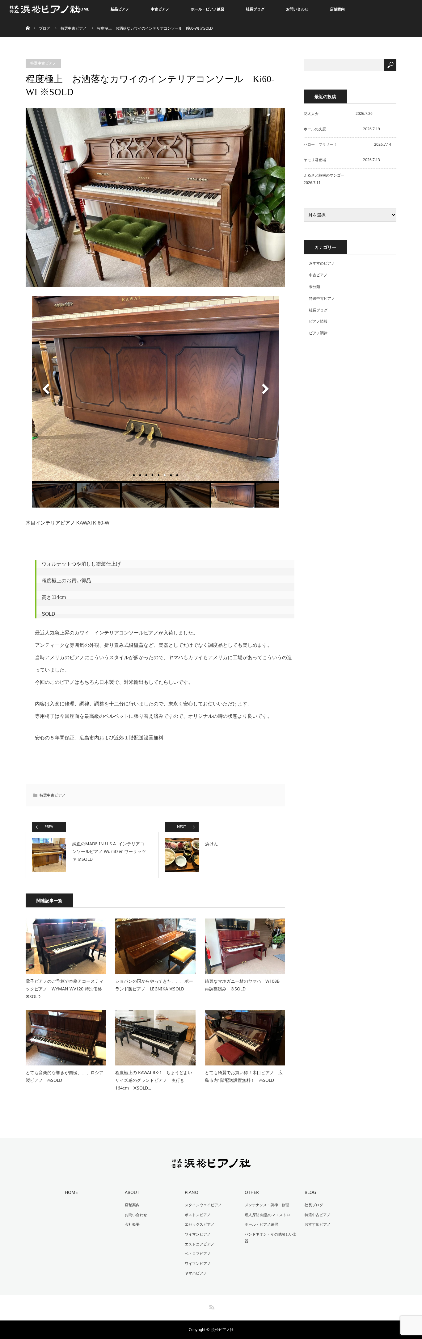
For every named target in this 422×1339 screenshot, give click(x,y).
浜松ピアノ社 (222, 1329)
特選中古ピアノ (74, 28)
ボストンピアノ (198, 1214)
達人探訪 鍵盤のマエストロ (267, 1214)
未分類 (314, 286)
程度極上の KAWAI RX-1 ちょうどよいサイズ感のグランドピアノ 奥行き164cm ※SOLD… (153, 1080)
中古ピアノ (160, 9)
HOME (83, 9)
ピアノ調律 (318, 333)
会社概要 (132, 1224)
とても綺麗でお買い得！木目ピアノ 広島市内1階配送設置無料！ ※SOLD (244, 1076)
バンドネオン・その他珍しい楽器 (271, 1238)
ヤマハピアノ (196, 1273)
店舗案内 (337, 9)
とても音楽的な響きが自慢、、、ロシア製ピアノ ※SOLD (64, 1076)
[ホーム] (28, 21)
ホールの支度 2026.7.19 (342, 129)
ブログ (44, 28)
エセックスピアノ (199, 1224)
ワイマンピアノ (198, 1234)
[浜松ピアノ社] (211, 1164)
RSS (211, 1306)
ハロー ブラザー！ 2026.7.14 (347, 144)
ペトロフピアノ (198, 1253)
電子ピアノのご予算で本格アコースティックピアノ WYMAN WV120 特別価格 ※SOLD (64, 988)
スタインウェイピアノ (203, 1204)
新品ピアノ (120, 9)
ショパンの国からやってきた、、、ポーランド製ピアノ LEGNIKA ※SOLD (154, 985)
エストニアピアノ (199, 1244)
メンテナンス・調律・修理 (267, 1204)
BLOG (310, 1192)
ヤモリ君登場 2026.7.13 (342, 159)
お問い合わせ (297, 9)
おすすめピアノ (322, 263)
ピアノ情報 (318, 321)
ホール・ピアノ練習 (207, 9)
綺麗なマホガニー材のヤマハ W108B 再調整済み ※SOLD (244, 985)
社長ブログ (255, 9)
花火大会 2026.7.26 (338, 113)
